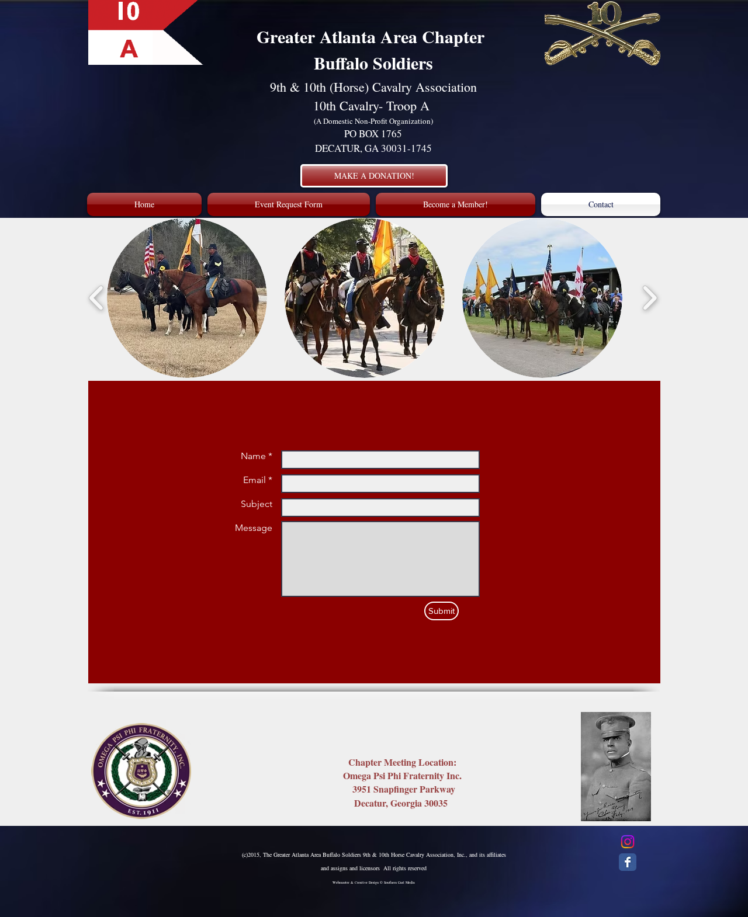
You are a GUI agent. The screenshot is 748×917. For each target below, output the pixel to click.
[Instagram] (627, 841)
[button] (187, 298)
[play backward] (97, 297)
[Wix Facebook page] (627, 862)
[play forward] (649, 297)
